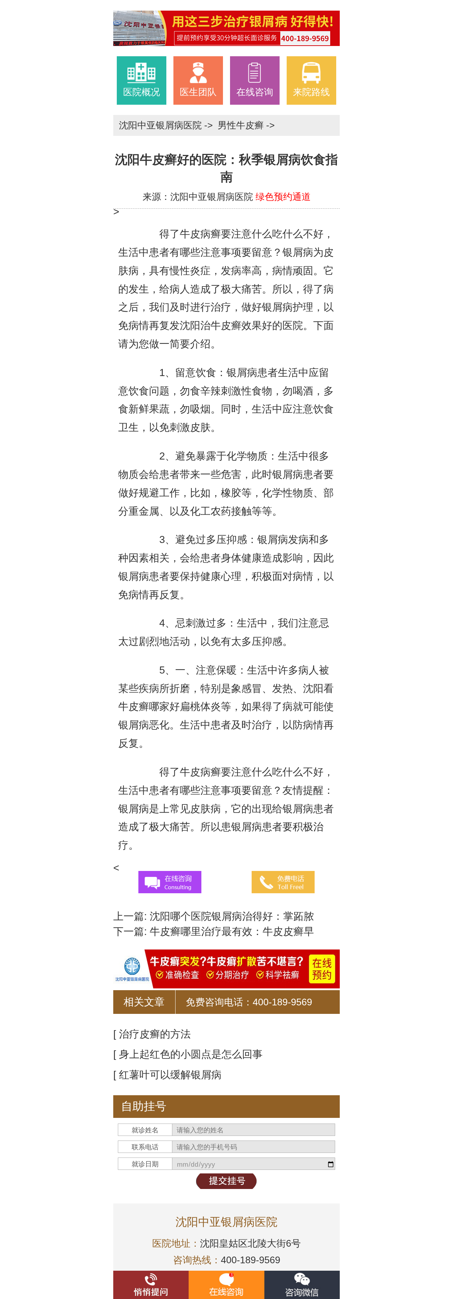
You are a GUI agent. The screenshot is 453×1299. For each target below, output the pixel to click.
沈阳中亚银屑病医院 (161, 125)
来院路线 (311, 92)
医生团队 (198, 92)
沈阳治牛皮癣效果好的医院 (241, 325)
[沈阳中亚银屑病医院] (226, 27)
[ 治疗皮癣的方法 (152, 1034)
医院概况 (141, 92)
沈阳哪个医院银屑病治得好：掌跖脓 (230, 916)
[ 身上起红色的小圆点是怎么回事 (188, 1054)
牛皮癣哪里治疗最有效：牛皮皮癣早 (230, 931)
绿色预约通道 (283, 197)
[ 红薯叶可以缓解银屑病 (167, 1074)
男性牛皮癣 (242, 125)
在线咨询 (254, 92)
